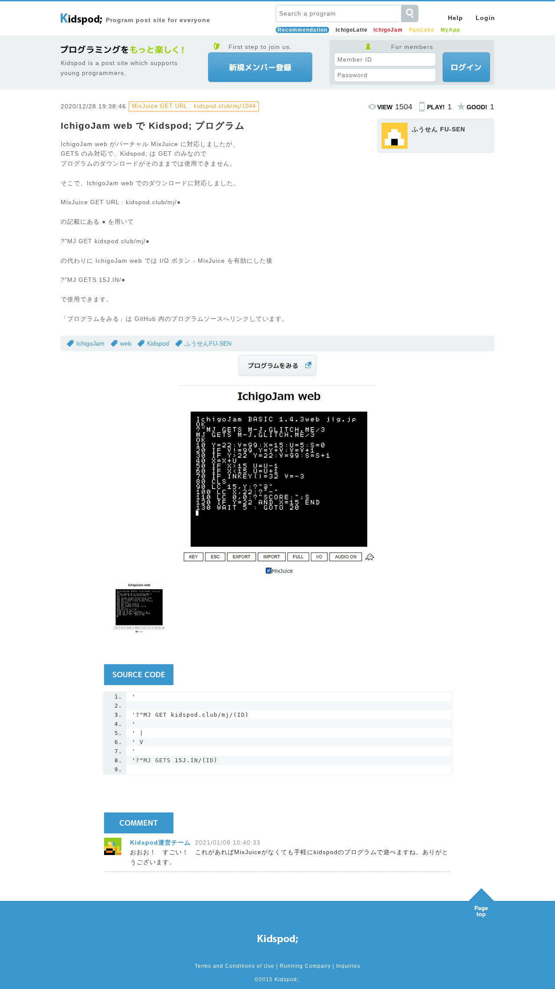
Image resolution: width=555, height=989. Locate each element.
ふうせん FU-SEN (438, 129)
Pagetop (481, 900)
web (125, 343)
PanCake (421, 30)
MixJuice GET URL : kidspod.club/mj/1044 (194, 106)
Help (455, 17)
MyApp (450, 30)
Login (485, 17)
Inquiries (348, 966)
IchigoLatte (352, 30)
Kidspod (158, 343)
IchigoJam (388, 30)
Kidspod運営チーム (160, 842)
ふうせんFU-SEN (208, 343)
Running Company (305, 966)
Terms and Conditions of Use (234, 966)
